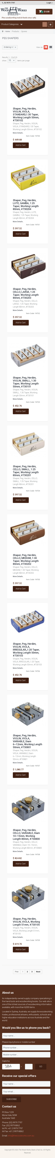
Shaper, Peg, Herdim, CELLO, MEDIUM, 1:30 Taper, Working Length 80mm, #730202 (26, 559)
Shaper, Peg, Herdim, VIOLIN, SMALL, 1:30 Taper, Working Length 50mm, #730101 (26, 382)
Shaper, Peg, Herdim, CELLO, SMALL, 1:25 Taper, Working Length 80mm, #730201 (26, 471)
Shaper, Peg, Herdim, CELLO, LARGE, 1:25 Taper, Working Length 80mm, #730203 (26, 293)
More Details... (18, 133)
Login (49, 3)
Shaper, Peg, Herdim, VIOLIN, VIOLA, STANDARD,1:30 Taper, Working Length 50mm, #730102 (26, 114)
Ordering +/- (9, 47)
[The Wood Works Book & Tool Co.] (14, 11)
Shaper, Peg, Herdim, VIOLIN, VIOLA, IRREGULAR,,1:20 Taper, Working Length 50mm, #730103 (26, 649)
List (46, 47)
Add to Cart (21, 145)
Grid (51, 47)
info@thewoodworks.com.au (21, 1136)
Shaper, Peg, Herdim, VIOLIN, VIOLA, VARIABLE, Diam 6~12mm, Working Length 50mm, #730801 (27, 741)
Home (7, 31)
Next (38, 972)
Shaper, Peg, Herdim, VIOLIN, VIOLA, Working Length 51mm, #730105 (26, 921)
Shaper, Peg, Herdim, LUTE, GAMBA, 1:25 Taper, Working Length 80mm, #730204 (26, 205)
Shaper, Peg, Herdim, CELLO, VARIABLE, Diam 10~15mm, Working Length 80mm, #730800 (26, 834)
